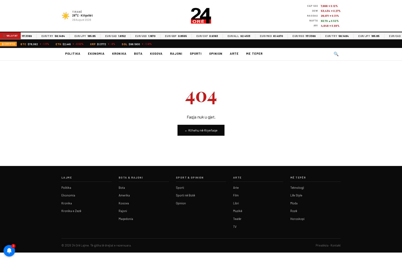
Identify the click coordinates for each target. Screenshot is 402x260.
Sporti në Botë (185, 195)
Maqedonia (126, 219)
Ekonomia (96, 53)
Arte (234, 53)
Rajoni (176, 53)
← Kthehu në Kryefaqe (201, 130)
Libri (236, 203)
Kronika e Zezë (71, 211)
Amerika (124, 195)
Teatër (237, 219)
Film (236, 195)
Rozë (293, 211)
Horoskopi (297, 219)
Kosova (156, 53)
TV (235, 227)
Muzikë (237, 211)
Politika (72, 53)
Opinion (215, 53)
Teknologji (297, 187)
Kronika (119, 53)
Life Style (296, 195)
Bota (138, 53)
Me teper (254, 53)
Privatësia (322, 245)
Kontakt (336, 245)
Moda (294, 203)
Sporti (196, 53)
